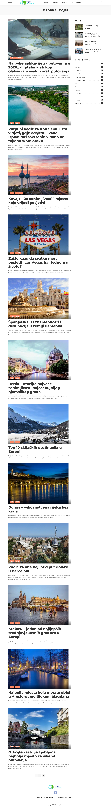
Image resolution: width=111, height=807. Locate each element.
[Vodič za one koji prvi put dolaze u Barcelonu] (38, 543)
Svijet (17, 123)
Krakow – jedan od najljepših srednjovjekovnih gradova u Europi (34, 633)
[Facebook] (99, 2)
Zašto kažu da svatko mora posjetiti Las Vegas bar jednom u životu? (38, 262)
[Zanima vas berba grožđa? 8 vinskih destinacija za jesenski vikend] (79, 51)
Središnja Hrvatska (80, 80)
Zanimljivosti (19, 57)
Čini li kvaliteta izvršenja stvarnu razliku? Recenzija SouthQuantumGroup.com (92, 35)
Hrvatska (77, 67)
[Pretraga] (102, 2)
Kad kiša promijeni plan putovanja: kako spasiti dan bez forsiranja (93, 26)
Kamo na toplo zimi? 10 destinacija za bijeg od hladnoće (91, 43)
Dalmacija (78, 70)
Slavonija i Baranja (80, 77)
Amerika (18, 253)
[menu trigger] (10, 2)
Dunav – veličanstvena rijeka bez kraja (38, 509)
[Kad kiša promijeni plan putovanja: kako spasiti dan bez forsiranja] (79, 27)
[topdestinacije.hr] (27, 2)
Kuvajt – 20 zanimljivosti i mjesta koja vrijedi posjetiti (38, 201)
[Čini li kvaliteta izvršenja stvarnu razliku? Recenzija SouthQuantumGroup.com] (79, 35)
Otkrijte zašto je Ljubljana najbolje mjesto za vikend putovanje (32, 756)
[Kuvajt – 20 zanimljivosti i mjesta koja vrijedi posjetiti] (38, 175)
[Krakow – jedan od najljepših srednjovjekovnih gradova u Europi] (38, 605)
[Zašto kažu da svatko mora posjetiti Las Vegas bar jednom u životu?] (38, 234)
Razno (12, 57)
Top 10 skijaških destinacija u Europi (35, 449)
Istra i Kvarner (79, 74)
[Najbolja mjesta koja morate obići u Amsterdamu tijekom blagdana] (38, 668)
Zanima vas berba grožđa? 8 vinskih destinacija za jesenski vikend (93, 51)
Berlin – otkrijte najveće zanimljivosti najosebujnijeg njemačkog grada (34, 388)
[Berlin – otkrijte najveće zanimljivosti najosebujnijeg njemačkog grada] (38, 360)
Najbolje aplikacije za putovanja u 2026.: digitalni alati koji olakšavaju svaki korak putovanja (39, 67)
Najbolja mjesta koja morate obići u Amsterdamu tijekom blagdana (39, 694)
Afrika (76, 64)
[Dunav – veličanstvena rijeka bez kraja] (38, 483)
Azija (12, 123)
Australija (78, 93)
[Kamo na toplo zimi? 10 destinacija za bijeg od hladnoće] (79, 43)
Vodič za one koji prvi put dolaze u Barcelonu (38, 569)
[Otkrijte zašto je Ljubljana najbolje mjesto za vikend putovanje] (38, 728)
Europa (12, 316)
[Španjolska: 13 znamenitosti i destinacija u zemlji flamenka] (38, 298)
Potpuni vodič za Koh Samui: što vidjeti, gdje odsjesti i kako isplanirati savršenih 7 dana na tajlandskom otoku (37, 135)
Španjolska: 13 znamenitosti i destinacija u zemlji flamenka (35, 324)
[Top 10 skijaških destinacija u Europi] (38, 423)
